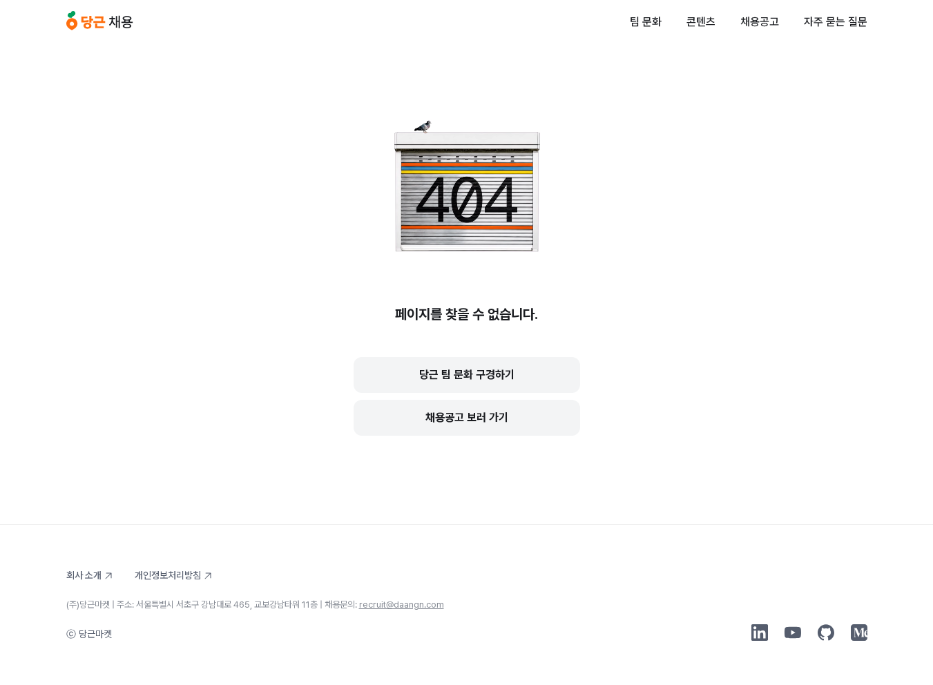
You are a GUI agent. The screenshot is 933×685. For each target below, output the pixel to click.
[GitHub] (826, 632)
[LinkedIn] (759, 632)
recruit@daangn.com (401, 604)
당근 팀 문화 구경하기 (466, 374)
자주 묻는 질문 (835, 21)
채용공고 (759, 21)
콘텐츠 (700, 21)
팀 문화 (646, 21)
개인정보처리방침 (168, 575)
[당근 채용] (99, 22)
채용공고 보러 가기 (466, 417)
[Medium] (859, 632)
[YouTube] (792, 632)
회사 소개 (84, 575)
